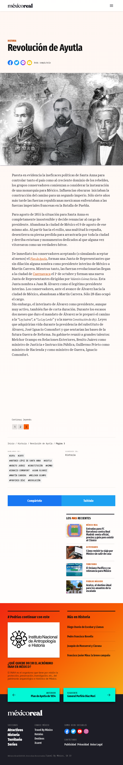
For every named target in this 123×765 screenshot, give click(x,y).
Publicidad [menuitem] (70, 744)
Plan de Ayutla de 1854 (43, 695)
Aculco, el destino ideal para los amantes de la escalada (88, 582)
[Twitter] (16, 62)
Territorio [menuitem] (15, 739)
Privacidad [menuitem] (83, 744)
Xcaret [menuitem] (38, 743)
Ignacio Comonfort (19, 470)
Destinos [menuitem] (39, 738)
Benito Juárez (17, 465)
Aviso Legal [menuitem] (96, 744)
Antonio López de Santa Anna (25, 460)
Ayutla (48, 460)
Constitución (36, 465)
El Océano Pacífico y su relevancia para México (89, 565)
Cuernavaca (42, 274)
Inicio (11, 443)
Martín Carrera (18, 475)
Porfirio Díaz (17, 480)
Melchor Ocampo (38, 475)
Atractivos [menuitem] (15, 730)
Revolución (34, 480)
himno (49, 465)
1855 (21, 455)
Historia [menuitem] (14, 734)
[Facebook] (10, 62)
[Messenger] (23, 62)
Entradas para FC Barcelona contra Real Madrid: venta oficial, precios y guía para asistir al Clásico (89, 528)
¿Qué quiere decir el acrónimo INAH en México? (32, 627)
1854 (12, 455)
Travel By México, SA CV (58, 756)
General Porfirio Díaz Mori (81, 695)
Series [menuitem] (12, 744)
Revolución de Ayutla (41, 443)
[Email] (29, 62)
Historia (12, 40)
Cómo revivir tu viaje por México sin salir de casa (88, 548)
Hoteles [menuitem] (39, 734)
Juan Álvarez (40, 470)
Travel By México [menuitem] (44, 730)
